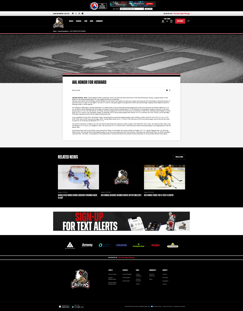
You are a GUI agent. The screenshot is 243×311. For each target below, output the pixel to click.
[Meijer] (155, 245)
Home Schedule (127, 274)
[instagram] (79, 13)
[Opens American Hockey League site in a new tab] (98, 6)
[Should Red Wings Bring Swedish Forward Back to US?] (78, 177)
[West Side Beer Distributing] (172, 245)
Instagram (165, 281)
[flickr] (82, 13)
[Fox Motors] (121, 245)
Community (99, 21)
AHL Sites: (116, 9)
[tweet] (170, 90)
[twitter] (76, 13)
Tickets (71, 21)
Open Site (149, 9)
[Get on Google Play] (78, 306)
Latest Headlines (63, 31)
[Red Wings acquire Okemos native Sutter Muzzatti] (121, 177)
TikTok (164, 284)
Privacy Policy (158, 306)
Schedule (78, 21)
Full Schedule (126, 277)
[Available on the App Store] (64, 306)
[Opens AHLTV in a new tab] (133, 4)
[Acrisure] (70, 245)
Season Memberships (112, 278)
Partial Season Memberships (112, 283)
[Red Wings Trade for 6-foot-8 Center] (164, 177)
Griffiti (138, 284)
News (91, 21)
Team (85, 21)
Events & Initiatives (152, 275)
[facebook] (73, 13)
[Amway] (87, 245)
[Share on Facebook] (167, 90)
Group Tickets (112, 274)
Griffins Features (138, 280)
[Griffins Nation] (121, 221)
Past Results (126, 281)
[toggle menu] (189, 21)
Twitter (165, 274)
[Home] (58, 22)
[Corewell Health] (104, 245)
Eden (183, 306)
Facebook (165, 277)
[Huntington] (138, 245)
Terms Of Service (168, 306)
